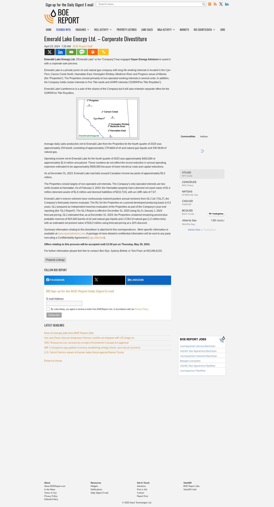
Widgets (94, 486)
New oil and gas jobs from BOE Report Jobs (69, 333)
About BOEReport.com (54, 486)
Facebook (57, 280)
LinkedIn (137, 280)
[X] (50, 52)
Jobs (222, 30)
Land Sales (147, 30)
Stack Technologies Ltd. (141, 502)
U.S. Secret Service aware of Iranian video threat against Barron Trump (84, 352)
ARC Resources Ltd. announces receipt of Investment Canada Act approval (86, 342)
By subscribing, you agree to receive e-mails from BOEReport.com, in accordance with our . (100, 309)
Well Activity (101, 30)
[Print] (93, 52)
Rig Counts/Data (203, 30)
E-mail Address (55, 298)
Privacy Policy (141, 309)
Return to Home (53, 360)
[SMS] (82, 52)
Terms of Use (50, 493)
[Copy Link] (103, 52)
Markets (184, 30)
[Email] (71, 52)
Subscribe (54, 315)
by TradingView (202, 229)
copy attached (96, 237)
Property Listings (127, 30)
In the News (49, 489)
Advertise (141, 486)
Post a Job (142, 489)
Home (48, 30)
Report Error (142, 496)
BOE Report (51, 11)
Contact (140, 493)
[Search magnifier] (203, 4)
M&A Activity (164, 30)
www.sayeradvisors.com (71, 233)
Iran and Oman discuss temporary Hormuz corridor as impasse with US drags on (89, 337)
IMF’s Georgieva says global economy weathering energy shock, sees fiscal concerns (92, 347)
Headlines (81, 30)
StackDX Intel (189, 489)
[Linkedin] (60, 52)
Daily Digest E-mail (99, 493)
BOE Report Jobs (191, 486)
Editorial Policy (51, 499)
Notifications (96, 489)
